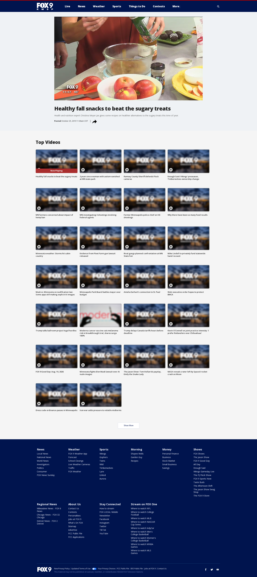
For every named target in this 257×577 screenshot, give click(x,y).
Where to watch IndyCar (142, 528)
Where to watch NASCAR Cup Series (143, 523)
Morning (136, 449)
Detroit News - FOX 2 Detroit (47, 522)
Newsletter (104, 515)
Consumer (42, 471)
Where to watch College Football (142, 513)
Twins (102, 460)
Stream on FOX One (144, 504)
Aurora (102, 478)
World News (43, 460)
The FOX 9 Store (201, 495)
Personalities (74, 515)
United (102, 475)
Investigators (43, 464)
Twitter (102, 526)
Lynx (101, 471)
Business (166, 457)
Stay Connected (110, 504)
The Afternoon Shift (203, 485)
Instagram (104, 522)
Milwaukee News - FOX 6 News (49, 510)
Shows (197, 449)
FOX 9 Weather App (77, 453)
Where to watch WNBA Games (142, 545)
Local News (42, 453)
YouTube (103, 533)
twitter (211, 569)
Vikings (102, 453)
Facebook (104, 519)
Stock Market (168, 460)
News (40, 449)
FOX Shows (198, 453)
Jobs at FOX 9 (74, 519)
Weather (74, 449)
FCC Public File (75, 533)
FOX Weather (74, 471)
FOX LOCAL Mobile (108, 512)
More (176, 6)
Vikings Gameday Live (203, 471)
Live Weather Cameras (79, 464)
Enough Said (199, 468)
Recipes (134, 460)
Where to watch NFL (141, 508)
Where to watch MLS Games (141, 552)
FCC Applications (76, 537)
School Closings (75, 460)
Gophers (103, 457)
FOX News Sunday (46, 475)
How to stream (106, 508)
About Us (74, 504)
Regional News (47, 504)
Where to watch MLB (141, 518)
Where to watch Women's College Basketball (143, 539)
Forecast (72, 457)
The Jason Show (201, 457)
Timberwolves (106, 468)
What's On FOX (75, 522)
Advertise (72, 529)
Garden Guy (136, 457)
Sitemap (72, 526)
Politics (40, 468)
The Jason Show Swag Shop (204, 490)
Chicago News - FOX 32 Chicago (48, 516)
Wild (101, 464)
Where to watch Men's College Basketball (142, 533)
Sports (103, 449)
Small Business (169, 464)
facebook (205, 569)
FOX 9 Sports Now (202, 478)
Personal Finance (170, 453)
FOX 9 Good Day (201, 460)
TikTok (102, 529)
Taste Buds (198, 482)
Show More (128, 425)
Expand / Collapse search (218, 6)
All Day (196, 464)
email (217, 569)
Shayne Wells (137, 453)
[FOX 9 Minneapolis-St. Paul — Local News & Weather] (47, 6)
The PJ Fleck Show (202, 475)
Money (166, 449)
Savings (166, 468)
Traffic (71, 468)
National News (44, 457)
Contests (72, 512)
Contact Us (73, 508)
